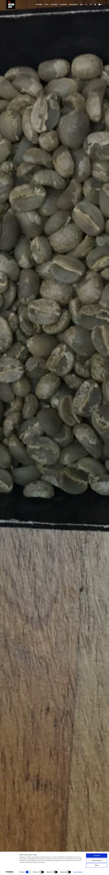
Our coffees (54, 4)
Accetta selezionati (97, 860)
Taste (46, 4)
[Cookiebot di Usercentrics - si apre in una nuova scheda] (9, 872)
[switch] (42, 872)
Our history (63, 4)
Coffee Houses (73, 4)
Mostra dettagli (78, 872)
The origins (39, 4)
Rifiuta (96, 865)
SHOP (81, 4)
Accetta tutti (97, 855)
